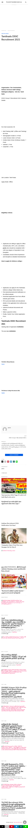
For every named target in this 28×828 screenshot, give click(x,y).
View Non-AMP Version (18, 822)
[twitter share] (2, 462)
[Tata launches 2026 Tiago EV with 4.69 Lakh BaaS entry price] (14, 485)
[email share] (5, 462)
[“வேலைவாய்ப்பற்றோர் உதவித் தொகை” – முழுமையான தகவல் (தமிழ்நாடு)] (14, 581)
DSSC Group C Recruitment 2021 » (18, 437)
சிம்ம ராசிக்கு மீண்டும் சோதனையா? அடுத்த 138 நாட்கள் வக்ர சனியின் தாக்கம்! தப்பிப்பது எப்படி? (13, 657)
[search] (26, 2)
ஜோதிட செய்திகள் (4, 651)
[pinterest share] (8, 462)
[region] (14, 16)
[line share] (17, 462)
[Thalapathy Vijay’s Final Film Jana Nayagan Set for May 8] (14, 535)
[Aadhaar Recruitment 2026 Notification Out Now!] (14, 514)
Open (3, 364)
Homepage (3, 30)
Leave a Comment (14, 454)
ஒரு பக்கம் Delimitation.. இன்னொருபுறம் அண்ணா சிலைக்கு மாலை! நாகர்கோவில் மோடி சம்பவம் (13, 569)
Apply (3, 393)
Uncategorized (11, 30)
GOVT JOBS (3, 684)
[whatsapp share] (14, 462)
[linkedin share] (11, 462)
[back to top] (25, 822)
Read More (14, 632)
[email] (7, 826)
